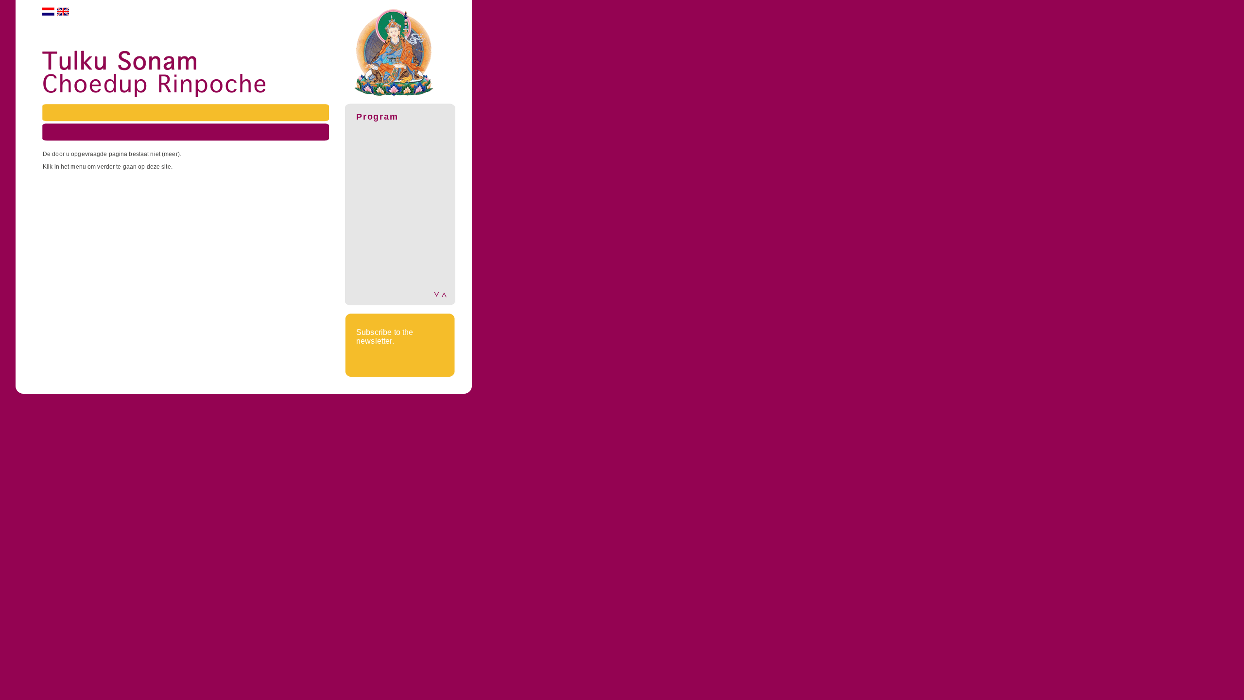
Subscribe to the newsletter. (385, 336)
